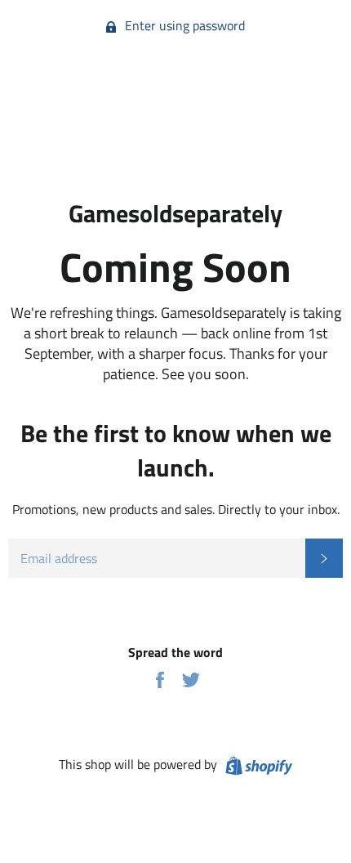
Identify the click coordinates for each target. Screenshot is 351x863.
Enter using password (183, 25)
